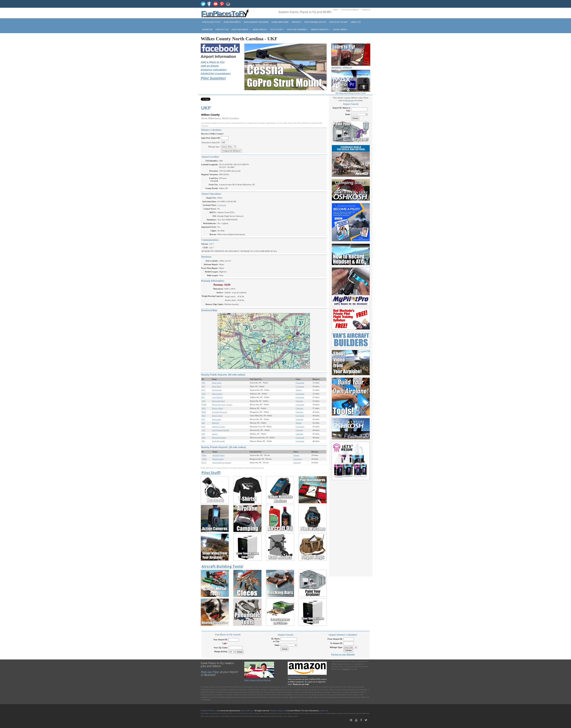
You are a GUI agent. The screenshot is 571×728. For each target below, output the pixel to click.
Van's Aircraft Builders (256, 22)
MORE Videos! (259, 29)
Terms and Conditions (350, 9)
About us (356, 22)
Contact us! (222, 29)
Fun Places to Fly (211, 22)
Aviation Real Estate (315, 22)
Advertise (207, 29)
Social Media (340, 29)
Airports (296, 22)
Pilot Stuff (276, 29)
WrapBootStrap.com (278, 710)
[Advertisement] (350, 526)
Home (335, 9)
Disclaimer (206, 699)
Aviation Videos (240, 29)
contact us (324, 710)
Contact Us (366, 9)
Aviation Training (297, 29)
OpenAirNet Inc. (247, 710)
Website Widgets (320, 29)
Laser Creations (280, 22)
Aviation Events (232, 22)
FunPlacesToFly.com (209, 710)
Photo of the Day (338, 22)
